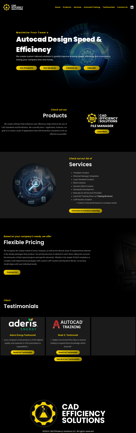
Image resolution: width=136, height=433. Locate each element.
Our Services (49, 68)
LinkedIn (91, 68)
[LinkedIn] (132, 7)
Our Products (26, 68)
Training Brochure (104, 196)
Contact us (71, 68)
